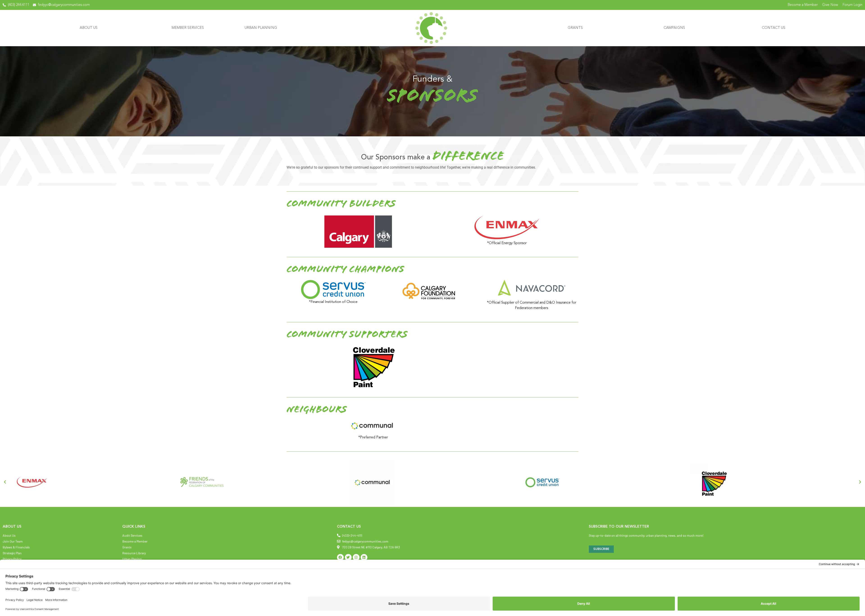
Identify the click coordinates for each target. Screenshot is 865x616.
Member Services (188, 28)
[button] (5, 482)
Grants (575, 28)
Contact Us (773, 28)
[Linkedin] (364, 557)
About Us (89, 28)
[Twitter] (348, 557)
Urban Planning (261, 28)
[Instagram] (356, 557)
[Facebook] (340, 557)
